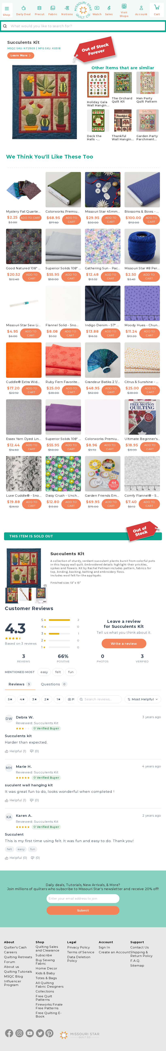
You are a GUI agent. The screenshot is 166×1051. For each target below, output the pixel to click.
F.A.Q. (135, 961)
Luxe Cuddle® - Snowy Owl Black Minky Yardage (24, 495)
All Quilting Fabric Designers (50, 984)
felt (58, 672)
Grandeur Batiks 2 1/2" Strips (102, 382)
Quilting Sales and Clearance (48, 948)
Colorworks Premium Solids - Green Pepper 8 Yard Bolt (63, 211)
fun (71, 672)
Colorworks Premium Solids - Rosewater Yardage (102, 439)
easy (44, 672)
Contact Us (139, 947)
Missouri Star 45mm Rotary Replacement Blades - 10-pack (102, 211)
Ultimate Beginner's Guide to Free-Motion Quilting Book (142, 439)
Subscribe (44, 955)
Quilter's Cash (15, 947)
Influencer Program (12, 983)
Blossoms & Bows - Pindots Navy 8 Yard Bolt (142, 211)
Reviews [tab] (19, 684)
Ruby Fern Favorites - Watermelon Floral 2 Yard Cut (63, 382)
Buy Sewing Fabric (45, 961)
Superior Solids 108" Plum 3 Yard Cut (63, 439)
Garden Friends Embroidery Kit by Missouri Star (102, 495)
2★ (46, 699)
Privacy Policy (78, 947)
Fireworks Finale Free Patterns (49, 1006)
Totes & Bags (46, 978)
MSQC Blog (13, 976)
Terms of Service (81, 952)
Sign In (104, 947)
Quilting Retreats (18, 957)
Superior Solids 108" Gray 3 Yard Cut (63, 268)
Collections (45, 991)
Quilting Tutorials (18, 971)
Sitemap (137, 965)
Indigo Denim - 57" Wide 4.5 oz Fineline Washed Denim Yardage (102, 325)
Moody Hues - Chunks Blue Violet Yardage (142, 325)
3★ (34, 699)
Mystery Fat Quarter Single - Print (24, 211)
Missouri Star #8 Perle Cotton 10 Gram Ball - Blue (142, 268)
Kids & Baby (45, 973)
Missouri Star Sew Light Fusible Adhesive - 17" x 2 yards (24, 325)
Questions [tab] (53, 684)
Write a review (124, 644)
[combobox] (83, 26)
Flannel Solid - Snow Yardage (63, 325)
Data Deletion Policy (78, 958)
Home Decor (46, 968)
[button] (7, 10)
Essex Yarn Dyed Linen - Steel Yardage (24, 439)
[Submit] (6, 26)
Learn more (19, 55)
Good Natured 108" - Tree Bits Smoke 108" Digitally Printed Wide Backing (24, 268)
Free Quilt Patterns (44, 998)
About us (11, 967)
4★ (22, 699)
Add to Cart (30, 217)
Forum (9, 962)
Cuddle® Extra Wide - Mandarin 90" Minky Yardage (24, 382)
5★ (10, 699)
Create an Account (114, 952)
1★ (59, 699)
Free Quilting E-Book (49, 1014)
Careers (10, 952)
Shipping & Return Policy (141, 954)
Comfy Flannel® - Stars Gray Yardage (142, 495)
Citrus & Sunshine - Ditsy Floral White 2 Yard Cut (142, 382)
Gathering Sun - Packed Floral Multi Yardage (102, 268)
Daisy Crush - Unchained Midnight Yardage (63, 495)
